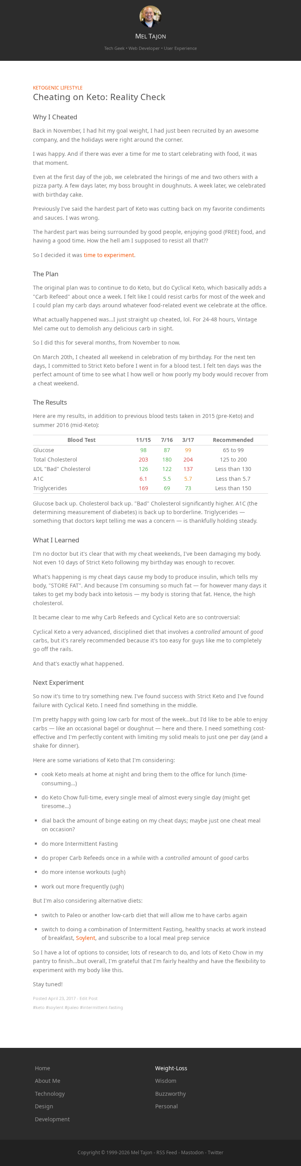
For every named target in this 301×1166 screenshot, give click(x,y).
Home (42, 1068)
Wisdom (165, 1080)
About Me (47, 1080)
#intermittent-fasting (101, 1007)
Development (52, 1119)
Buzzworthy (170, 1093)
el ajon (150, 36)
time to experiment (109, 255)
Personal (166, 1106)
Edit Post (89, 998)
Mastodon (192, 1152)
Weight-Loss (171, 1068)
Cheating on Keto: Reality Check (99, 97)
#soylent (54, 1007)
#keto (39, 1007)
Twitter (215, 1152)
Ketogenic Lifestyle (58, 87)
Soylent (85, 938)
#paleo (72, 1007)
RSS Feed (166, 1152)
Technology (50, 1093)
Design (44, 1106)
